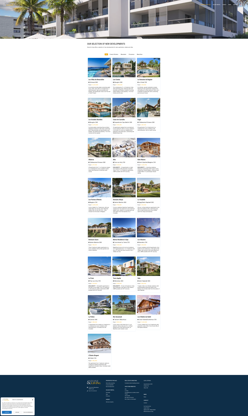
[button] (32, 399)
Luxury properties (109, 384)
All (106, 54)
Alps (107, 394)
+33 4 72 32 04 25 (92, 390)
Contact (145, 402)
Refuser (17, 412)
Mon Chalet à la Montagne (130, 399)
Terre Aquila (127, 395)
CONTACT (235, 4)
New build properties (110, 383)
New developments (110, 386)
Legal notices (146, 407)
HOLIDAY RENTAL (216, 4)
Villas (145, 387)
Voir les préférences (28, 412)
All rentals (108, 392)
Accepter (7, 412)
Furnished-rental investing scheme (132, 383)
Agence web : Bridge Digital (150, 409)
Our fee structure (147, 406)
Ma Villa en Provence (129, 397)
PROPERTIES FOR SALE (206, 4)
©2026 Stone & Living (148, 411)
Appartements (147, 384)
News (145, 396)
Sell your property (109, 401)
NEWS (229, 4)
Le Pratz (126, 390)
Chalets (145, 385)
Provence (108, 396)
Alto (125, 389)
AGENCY (224, 4)
